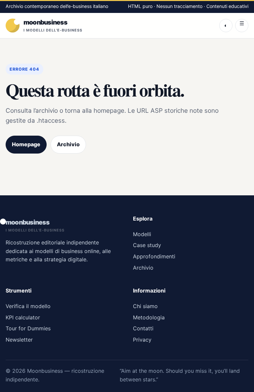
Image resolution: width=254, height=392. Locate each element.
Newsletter (19, 339)
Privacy (142, 339)
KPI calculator (23, 317)
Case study (147, 245)
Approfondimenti (154, 256)
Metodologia (149, 317)
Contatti (143, 328)
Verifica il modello (28, 306)
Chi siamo (145, 306)
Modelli (142, 234)
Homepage (26, 144)
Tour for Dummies (28, 328)
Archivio (68, 144)
